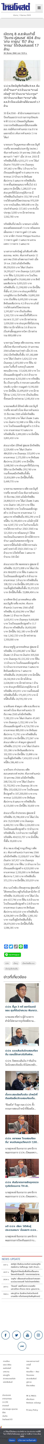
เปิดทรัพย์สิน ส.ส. (28, 963)
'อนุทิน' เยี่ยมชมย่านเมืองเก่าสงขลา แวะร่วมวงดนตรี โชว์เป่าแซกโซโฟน (25, 1280)
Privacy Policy (32, 1410)
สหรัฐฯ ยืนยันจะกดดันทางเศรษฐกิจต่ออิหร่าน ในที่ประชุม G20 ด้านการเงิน (26, 1266)
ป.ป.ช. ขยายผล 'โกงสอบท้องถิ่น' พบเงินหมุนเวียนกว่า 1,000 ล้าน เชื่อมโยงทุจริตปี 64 (22, 1142)
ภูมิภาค (29, 1382)
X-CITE (5, 1402)
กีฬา (27, 1368)
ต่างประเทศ (6, 1395)
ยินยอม (12, 1440)
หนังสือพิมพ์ (7, 1382)
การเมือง (6, 1361)
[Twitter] (16, 1335)
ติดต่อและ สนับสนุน (33, 1403)
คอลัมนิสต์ (7, 1368)
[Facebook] (6, 1335)
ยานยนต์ (5, 1405)
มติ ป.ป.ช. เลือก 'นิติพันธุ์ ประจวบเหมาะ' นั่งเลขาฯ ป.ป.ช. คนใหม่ (20, 1229)
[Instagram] (38, 1335)
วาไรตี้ (28, 1364)
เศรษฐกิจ (6, 1375)
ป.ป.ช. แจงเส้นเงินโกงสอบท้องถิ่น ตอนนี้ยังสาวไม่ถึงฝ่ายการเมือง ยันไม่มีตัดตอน (21, 1054)
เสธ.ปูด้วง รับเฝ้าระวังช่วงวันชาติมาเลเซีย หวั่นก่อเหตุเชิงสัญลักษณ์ (25, 1295)
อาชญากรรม (7, 1398)
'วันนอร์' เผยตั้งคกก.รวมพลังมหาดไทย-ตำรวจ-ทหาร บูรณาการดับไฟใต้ (25, 1287)
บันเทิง (4, 1416)
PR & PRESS (31, 1396)
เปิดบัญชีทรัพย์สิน (11, 969)
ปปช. (7, 963)
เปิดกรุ (15, 963)
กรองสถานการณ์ (32, 1361)
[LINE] (22, 1346)
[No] (41, 1436)
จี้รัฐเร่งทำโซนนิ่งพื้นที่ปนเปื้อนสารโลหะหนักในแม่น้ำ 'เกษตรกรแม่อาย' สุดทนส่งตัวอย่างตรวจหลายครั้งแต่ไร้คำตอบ (25, 1273)
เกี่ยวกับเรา (30, 1399)
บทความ (6, 1371)
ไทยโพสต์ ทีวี (7, 1419)
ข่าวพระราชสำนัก (9, 1378)
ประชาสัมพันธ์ (31, 1378)
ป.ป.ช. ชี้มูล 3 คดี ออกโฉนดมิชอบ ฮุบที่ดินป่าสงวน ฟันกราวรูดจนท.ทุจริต (21, 1010)
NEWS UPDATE (11, 1259)
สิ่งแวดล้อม (30, 1385)
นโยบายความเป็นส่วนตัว (27, 1440)
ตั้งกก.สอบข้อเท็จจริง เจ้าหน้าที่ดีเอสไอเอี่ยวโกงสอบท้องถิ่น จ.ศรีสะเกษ (21, 1098)
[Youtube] (27, 1335)
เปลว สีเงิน (7, 1364)
